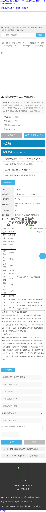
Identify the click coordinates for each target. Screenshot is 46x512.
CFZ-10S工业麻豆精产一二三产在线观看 (24, 456)
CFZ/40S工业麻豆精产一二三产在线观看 (24, 449)
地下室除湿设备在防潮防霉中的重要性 (19, 164)
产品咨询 (11, 135)
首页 (13, 43)
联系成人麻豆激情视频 (34, 135)
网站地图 (3, 511)
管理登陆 (19, 506)
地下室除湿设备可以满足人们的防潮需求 (20, 175)
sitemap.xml (10, 506)
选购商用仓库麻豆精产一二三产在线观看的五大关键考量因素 (24, 159)
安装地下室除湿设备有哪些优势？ (17, 170)
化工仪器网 (36, 506)
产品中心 (21, 43)
